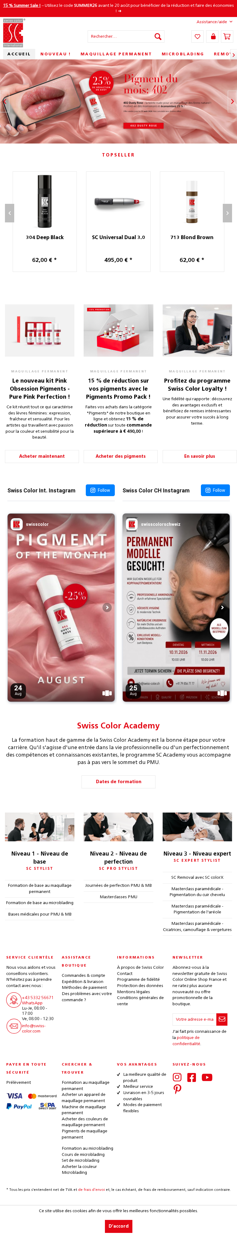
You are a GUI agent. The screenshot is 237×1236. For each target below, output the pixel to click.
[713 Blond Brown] (192, 202)
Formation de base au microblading (39, 903)
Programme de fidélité (138, 979)
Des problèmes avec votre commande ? (87, 997)
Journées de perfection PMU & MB (118, 885)
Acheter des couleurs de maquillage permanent (85, 1122)
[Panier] (227, 36)
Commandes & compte (83, 975)
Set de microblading (80, 1160)
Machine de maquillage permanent (84, 1110)
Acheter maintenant (42, 456)
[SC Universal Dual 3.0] (118, 202)
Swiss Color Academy (118, 726)
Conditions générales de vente (140, 1001)
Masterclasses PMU (118, 897)
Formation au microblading (87, 1148)
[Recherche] (158, 36)
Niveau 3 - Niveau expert (197, 854)
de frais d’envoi (91, 1190)
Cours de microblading (83, 1154)
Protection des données (140, 986)
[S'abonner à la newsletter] (221, 1019)
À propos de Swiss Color (140, 967)
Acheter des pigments (121, 456)
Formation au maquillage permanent (86, 1085)
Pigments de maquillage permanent (84, 1134)
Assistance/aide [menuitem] (212, 22)
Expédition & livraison (82, 982)
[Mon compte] (212, 36)
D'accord (119, 1226)
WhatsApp (32, 1003)
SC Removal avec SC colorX (197, 877)
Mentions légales (133, 992)
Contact (124, 974)
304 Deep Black (45, 237)
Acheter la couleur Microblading (79, 1170)
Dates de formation (118, 782)
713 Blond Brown (192, 237)
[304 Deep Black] (45, 202)
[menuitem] (126, 36)
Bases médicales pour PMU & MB (40, 914)
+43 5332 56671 (38, 998)
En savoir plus (199, 456)
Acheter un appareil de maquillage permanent (84, 1097)
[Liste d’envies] (197, 36)
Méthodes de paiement (84, 987)
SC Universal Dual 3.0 (118, 237)
